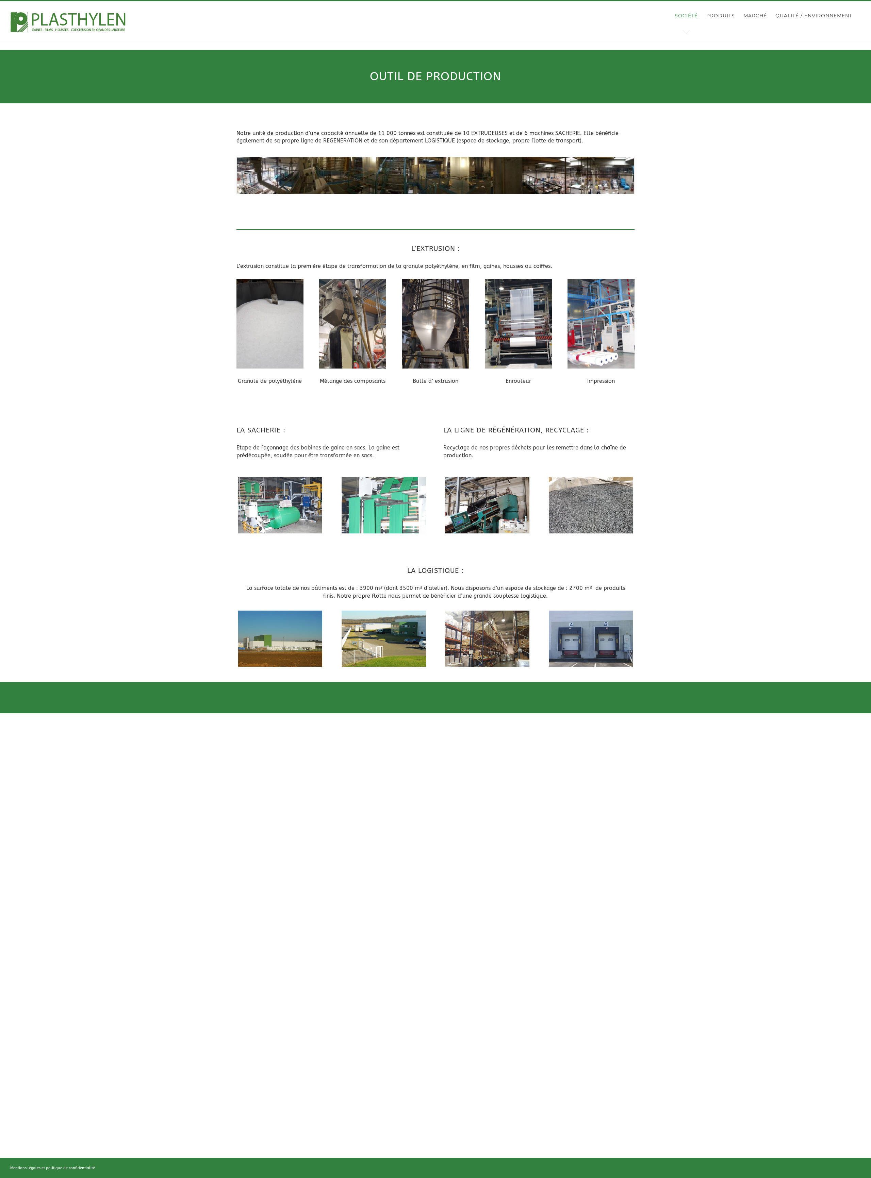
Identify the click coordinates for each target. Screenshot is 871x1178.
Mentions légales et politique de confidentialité (52, 1168)
